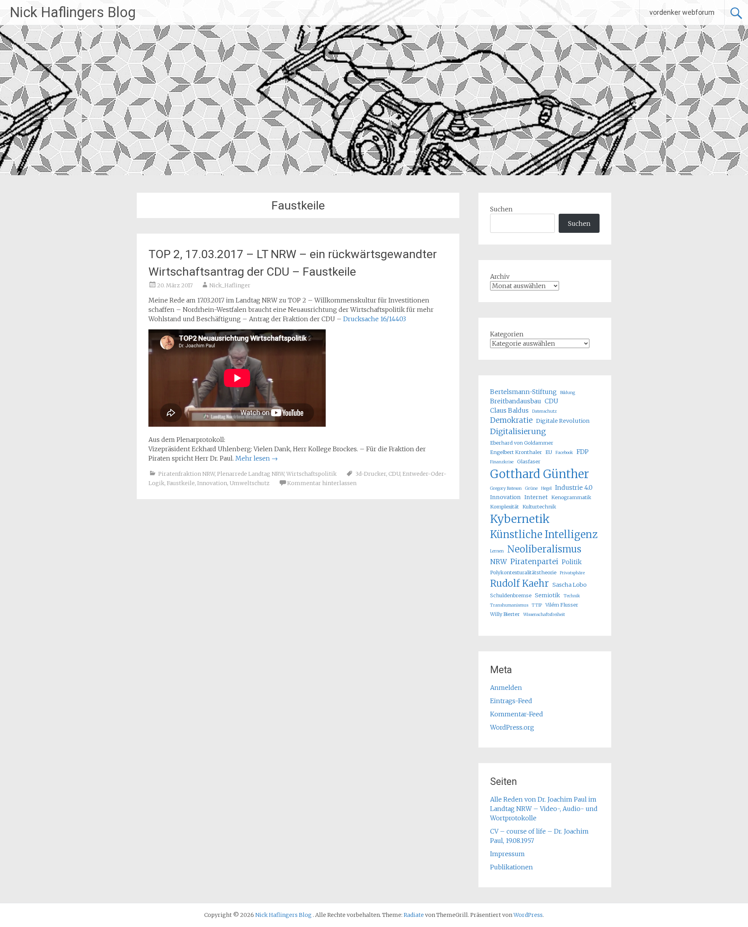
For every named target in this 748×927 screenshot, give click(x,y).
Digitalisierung (518, 431)
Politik (572, 562)
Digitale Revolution (563, 420)
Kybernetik (520, 519)
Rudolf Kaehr (519, 583)
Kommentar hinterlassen (321, 483)
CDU (394, 473)
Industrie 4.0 (574, 487)
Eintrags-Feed (511, 701)
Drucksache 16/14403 (374, 319)
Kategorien (507, 334)
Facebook (564, 452)
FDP (583, 452)
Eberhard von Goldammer (521, 443)
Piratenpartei (534, 561)
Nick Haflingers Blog (73, 12)
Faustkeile (181, 483)
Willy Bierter (505, 614)
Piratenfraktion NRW (186, 473)
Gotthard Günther (539, 474)
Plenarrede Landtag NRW (250, 473)
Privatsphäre (572, 572)
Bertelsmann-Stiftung (523, 392)
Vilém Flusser (561, 605)
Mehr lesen (256, 458)
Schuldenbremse (510, 595)
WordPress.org (512, 727)
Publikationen (511, 867)
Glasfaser (528, 461)
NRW (498, 562)
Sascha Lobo (569, 584)
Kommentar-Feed (516, 714)
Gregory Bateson (506, 488)
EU (548, 452)
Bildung (567, 392)
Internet (536, 497)
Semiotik (547, 595)
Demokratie (511, 420)
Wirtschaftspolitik (311, 473)
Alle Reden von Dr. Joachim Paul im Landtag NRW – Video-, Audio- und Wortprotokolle (544, 808)
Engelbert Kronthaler (516, 452)
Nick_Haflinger (230, 285)
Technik (572, 595)
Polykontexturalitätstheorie (523, 572)
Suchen (501, 209)
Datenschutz (544, 411)
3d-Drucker (370, 473)
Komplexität (504, 506)
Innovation (212, 483)
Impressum (507, 854)
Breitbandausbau (515, 401)
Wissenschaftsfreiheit (544, 614)
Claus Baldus (509, 410)
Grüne (531, 488)
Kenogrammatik (571, 497)
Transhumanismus (509, 605)
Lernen (497, 551)
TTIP (537, 605)
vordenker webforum (681, 12)
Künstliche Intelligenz (544, 534)
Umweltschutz (249, 483)
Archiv (500, 276)
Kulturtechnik (539, 506)
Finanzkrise (501, 461)
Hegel (546, 488)
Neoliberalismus (544, 549)
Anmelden (506, 687)
